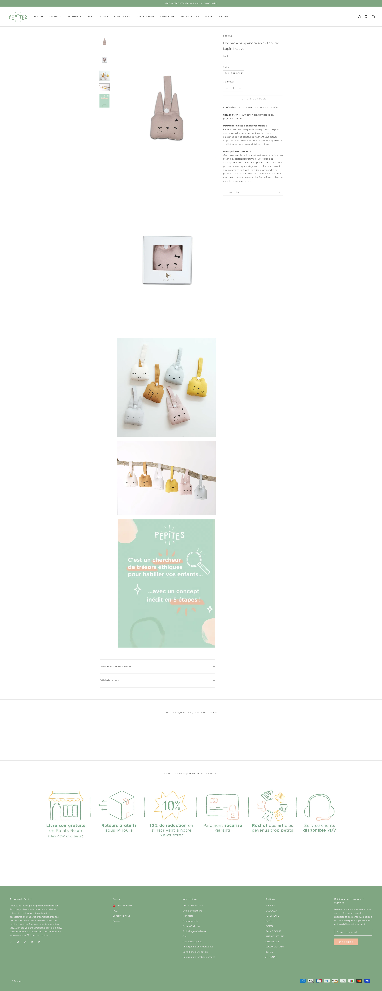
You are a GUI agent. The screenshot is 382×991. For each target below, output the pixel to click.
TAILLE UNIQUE (234, 73)
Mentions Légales (192, 941)
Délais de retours (109, 680)
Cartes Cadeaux (191, 926)
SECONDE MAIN (190, 16)
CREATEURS (167, 16)
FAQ (115, 910)
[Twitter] (18, 942)
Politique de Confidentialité (197, 946)
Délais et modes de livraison (115, 666)
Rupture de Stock (253, 99)
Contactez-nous (121, 915)
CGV (184, 936)
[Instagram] (25, 942)
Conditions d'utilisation (195, 951)
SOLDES (38, 16)
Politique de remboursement (198, 957)
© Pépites (16, 981)
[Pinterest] (32, 942)
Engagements (190, 921)
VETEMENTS (74, 16)
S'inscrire (346, 942)
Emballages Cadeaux (194, 931)
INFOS (208, 16)
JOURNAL (224, 16)
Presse (116, 921)
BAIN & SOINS (122, 16)
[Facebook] (11, 942)
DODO (104, 16)
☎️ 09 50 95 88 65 (122, 905)
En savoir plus (232, 192)
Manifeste (187, 915)
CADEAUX (55, 16)
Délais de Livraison (192, 905)
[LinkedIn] (39, 942)
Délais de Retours (192, 910)
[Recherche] (366, 16)
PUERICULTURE (145, 16)
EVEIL (90, 16)
